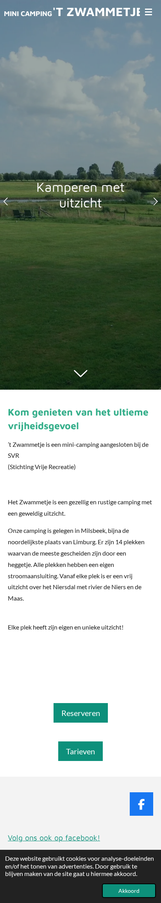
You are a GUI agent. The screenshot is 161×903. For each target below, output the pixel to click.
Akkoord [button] (129, 890)
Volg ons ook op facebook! (54, 837)
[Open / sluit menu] (148, 12)
